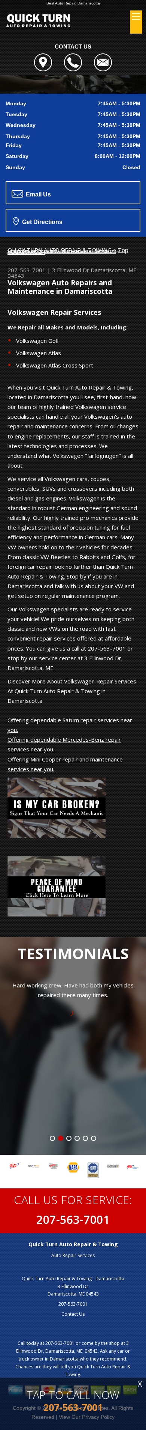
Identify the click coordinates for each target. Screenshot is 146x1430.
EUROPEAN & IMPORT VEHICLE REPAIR (60, 251)
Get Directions (42, 222)
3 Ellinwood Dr (70, 270)
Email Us (37, 194)
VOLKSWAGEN (26, 251)
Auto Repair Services (73, 1255)
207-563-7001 (26, 270)
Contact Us (73, 1314)
